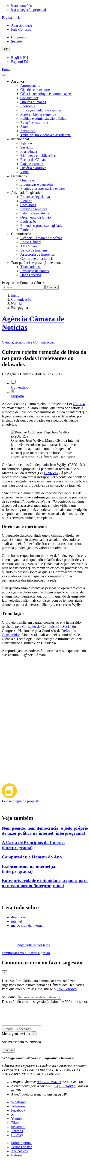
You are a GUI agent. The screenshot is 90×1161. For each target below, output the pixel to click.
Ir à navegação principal (28, 10)
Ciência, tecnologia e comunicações (46, 94)
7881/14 (79, 404)
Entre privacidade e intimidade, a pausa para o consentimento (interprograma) (45, 883)
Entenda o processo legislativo (42, 225)
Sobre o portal (21, 1143)
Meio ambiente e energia (38, 114)
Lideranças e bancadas (36, 184)
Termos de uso (21, 1147)
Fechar (8, 1050)
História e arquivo (33, 168)
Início (15, 295)
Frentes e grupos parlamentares (42, 188)
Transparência (30, 267)
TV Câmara (29, 246)
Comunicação (21, 299)
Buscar (52, 287)
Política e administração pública (43, 118)
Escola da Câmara (33, 160)
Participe (26, 230)
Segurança (28, 131)
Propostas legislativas (35, 197)
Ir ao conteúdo (21, 6)
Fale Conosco (21, 29)
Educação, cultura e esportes (41, 110)
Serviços (26, 147)
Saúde (24, 127)
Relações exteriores (34, 122)
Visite (24, 172)
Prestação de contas (34, 271)
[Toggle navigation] (4, 75)
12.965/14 (51, 473)
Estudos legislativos (34, 213)
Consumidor (29, 98)
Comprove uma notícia (37, 258)
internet (16, 921)
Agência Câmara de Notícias (41, 238)
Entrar (6, 69)
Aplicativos (19, 1151)
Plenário (26, 201)
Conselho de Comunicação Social (46, 626)
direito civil (19, 917)
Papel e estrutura (32, 164)
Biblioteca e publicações (38, 155)
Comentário (19, 387)
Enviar (8, 1029)
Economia (27, 106)
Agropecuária (30, 85)
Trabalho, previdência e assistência (45, 135)
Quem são (27, 180)
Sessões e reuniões (33, 209)
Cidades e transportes (35, 90)
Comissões (28, 205)
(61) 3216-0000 (65, 1086)
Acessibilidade (21, 25)
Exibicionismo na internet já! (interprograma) (29, 869)
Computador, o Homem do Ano (32, 857)
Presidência (28, 151)
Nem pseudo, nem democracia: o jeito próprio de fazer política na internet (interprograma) (45, 831)
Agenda (26, 143)
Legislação (28, 221)
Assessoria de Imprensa (37, 254)
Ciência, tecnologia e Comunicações (28, 342)
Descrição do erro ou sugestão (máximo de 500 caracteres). (45, 1002)
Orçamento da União (35, 217)
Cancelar (23, 1029)
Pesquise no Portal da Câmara (23, 283)
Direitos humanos (33, 102)
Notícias (17, 304)
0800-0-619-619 (49, 1082)
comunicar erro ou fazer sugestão (26, 953)
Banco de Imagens (33, 250)
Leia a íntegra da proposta (20, 801)
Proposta (17, 396)
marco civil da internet (27, 925)
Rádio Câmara (30, 242)
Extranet (17, 1155)
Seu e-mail (9, 997)
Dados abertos (30, 275)
